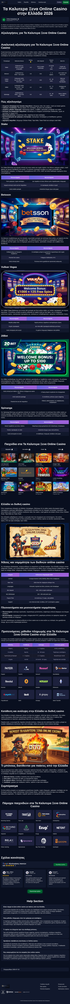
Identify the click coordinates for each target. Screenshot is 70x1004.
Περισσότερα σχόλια (35, 891)
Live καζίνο (25, 449)
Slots (59, 449)
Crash (42, 449)
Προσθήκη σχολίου (60, 864)
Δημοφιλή (8, 449)
